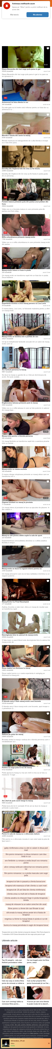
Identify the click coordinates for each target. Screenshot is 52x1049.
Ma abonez (37, 15)
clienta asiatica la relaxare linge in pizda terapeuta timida (26, 899)
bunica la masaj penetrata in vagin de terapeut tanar (26, 925)
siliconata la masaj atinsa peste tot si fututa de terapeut (26, 914)
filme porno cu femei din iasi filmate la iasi (26, 908)
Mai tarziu (14, 15)
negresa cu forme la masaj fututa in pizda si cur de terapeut (26, 920)
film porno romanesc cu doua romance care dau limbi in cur (26, 855)
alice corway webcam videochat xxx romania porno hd (26, 868)
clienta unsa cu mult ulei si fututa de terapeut (26, 894)
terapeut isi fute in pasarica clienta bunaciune (26, 881)
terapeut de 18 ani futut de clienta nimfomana (26, 890)
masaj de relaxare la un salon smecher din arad (26, 904)
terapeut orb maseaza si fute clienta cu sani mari (26, 886)
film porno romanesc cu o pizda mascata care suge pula (26, 874)
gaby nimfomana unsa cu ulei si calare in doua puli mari (26, 849)
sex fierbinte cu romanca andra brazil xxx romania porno (26, 862)
